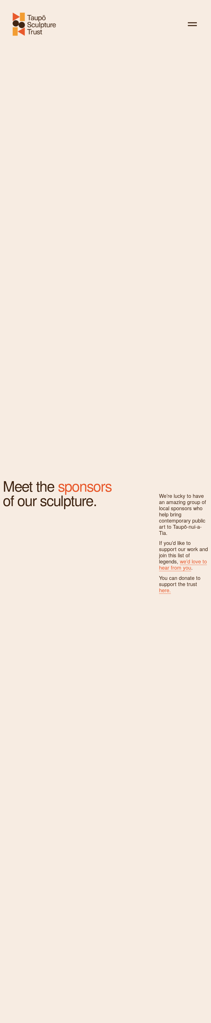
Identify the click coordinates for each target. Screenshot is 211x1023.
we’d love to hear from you (183, 564)
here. (165, 590)
